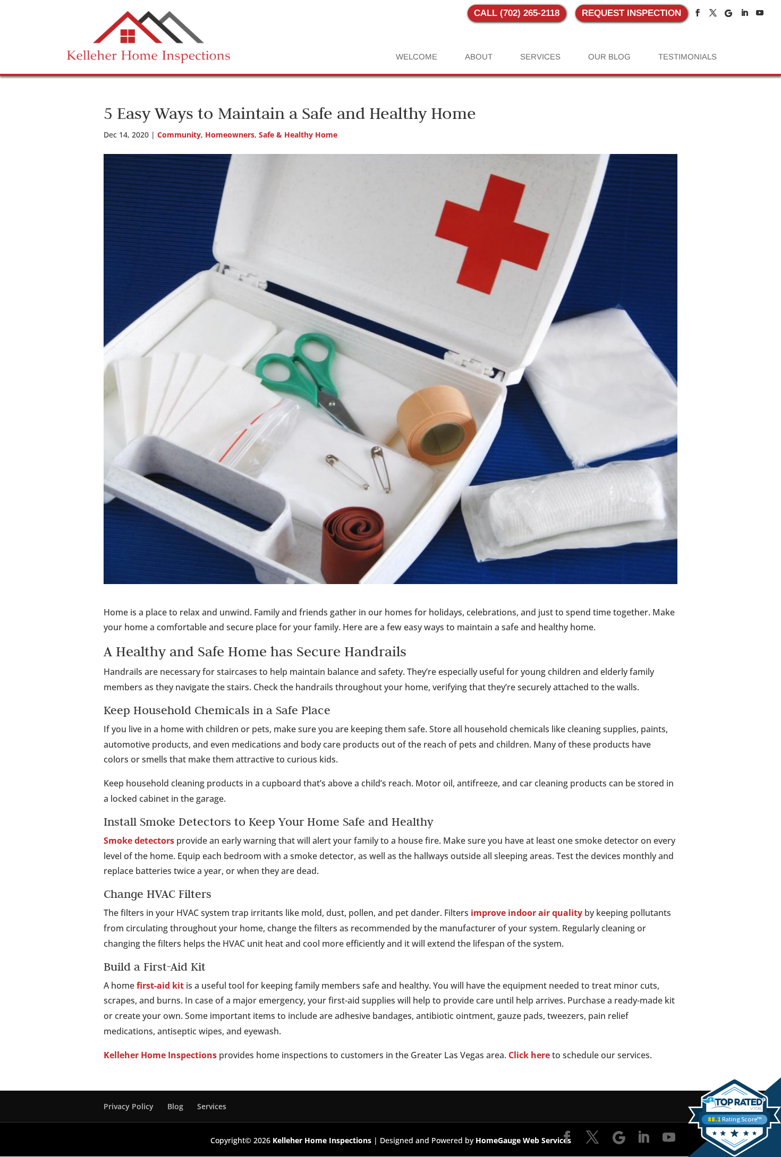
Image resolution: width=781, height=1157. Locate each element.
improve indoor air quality (526, 913)
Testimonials (687, 56)
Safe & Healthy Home (298, 135)
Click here (529, 1055)
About (479, 56)
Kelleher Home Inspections (160, 1055)
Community (179, 135)
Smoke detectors (139, 840)
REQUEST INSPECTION (631, 13)
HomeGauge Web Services (523, 1140)
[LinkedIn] (744, 13)
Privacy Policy (129, 1106)
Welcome (416, 56)
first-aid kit (160, 985)
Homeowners (229, 135)
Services (540, 56)
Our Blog (609, 56)
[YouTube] (759, 13)
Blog (175, 1106)
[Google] (728, 13)
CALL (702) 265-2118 (516, 13)
